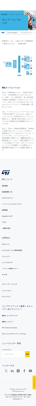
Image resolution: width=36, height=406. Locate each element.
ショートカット (7, 290)
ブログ (4, 222)
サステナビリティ (7, 198)
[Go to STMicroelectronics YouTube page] (30, 371)
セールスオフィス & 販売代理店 (12, 250)
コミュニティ (6, 256)
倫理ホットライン (7, 321)
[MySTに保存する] (34, 20)
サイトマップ (6, 296)
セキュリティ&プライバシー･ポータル (14, 334)
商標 (29, 395)
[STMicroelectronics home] (6, 172)
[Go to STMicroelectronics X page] (6, 371)
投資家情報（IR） (7, 192)
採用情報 (5, 210)
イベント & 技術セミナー (10, 268)
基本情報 (5, 186)
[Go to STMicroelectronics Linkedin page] (12, 371)
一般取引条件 (6, 228)
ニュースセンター (7, 262)
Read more (22, 44)
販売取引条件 (22, 395)
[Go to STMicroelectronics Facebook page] (24, 371)
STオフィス (5, 244)
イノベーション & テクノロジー (12, 204)
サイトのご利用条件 (11, 395)
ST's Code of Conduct (9, 327)
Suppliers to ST (7, 216)
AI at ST (4, 274)
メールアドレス (6, 349)
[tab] (3, 32)
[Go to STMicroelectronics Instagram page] (18, 371)
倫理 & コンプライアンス (10, 315)
